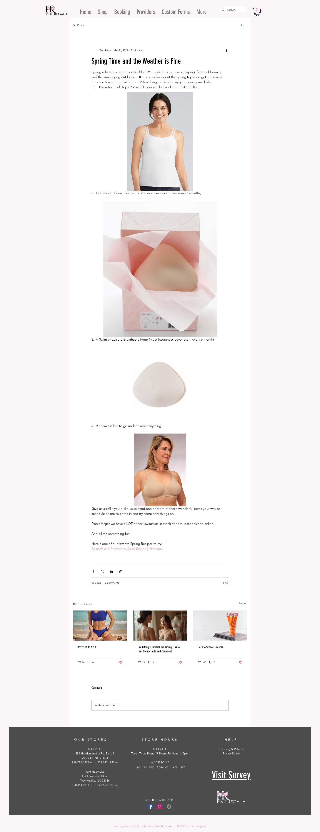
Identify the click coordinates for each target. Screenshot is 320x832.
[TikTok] (169, 806)
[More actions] (226, 50)
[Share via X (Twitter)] (102, 571)
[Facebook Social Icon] (150, 806)
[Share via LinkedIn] (111, 571)
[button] (257, 12)
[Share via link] (120, 571)
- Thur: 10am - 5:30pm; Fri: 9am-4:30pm (163, 753)
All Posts (78, 25)
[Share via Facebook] (93, 571)
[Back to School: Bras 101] (220, 626)
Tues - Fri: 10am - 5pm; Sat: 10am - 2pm (160, 767)
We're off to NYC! (87, 647)
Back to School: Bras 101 (211, 647)
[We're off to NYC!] (100, 626)
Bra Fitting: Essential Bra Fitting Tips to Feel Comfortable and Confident (159, 649)
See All (243, 603)
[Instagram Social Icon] (159, 806)
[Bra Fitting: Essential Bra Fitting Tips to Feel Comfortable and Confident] (160, 626)
